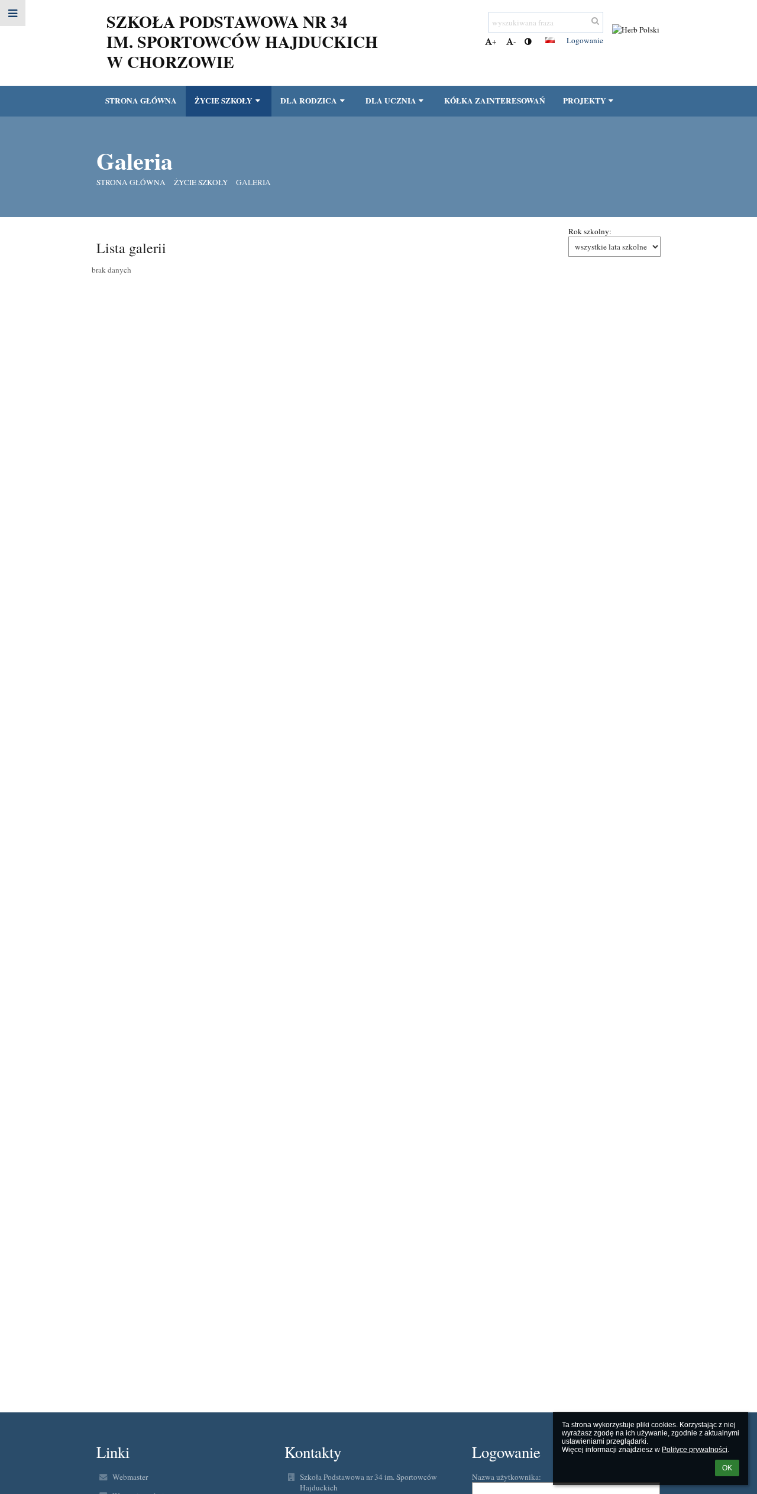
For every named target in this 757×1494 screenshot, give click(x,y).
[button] (528, 41)
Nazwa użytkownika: (506, 1477)
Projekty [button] (584, 100)
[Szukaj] (595, 21)
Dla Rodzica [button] (308, 100)
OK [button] (727, 1468)
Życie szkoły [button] (224, 100)
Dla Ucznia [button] (390, 100)
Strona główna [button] (141, 100)
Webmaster (130, 1477)
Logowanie (585, 40)
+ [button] (494, 41)
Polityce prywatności (694, 1450)
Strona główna (131, 182)
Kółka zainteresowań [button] (494, 100)
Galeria (253, 182)
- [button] (514, 41)
